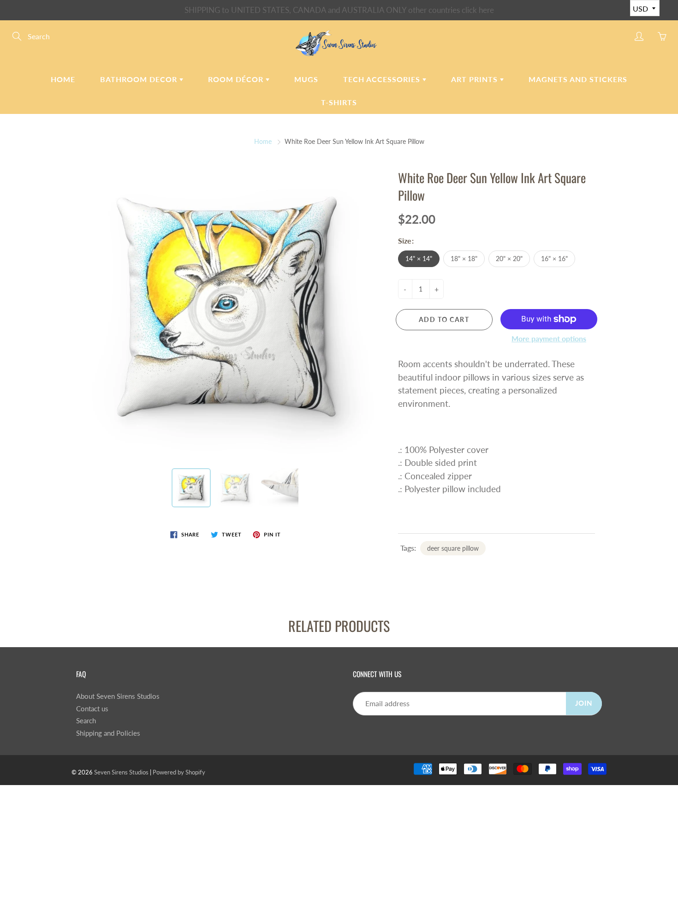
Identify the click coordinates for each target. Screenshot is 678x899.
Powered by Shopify (179, 772)
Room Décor (237, 79)
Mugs (306, 79)
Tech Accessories (382, 79)
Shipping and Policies (108, 733)
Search (86, 721)
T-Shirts (339, 102)
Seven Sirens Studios (121, 772)
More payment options (548, 338)
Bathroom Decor (139, 79)
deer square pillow (453, 548)
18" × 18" (464, 258)
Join (584, 703)
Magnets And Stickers (578, 79)
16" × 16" (554, 258)
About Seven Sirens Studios (118, 696)
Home (63, 79)
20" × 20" (509, 258)
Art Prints (475, 79)
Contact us (92, 709)
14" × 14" (418, 258)
